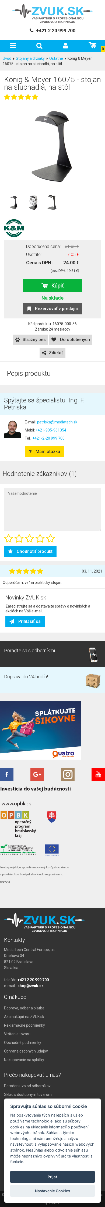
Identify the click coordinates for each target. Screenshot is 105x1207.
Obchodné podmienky (22, 1042)
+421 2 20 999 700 (33, 980)
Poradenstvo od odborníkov (27, 1086)
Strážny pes (34, 339)
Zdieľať (56, 352)
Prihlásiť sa (29, 621)
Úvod (7, 58)
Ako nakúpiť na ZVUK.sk (24, 1017)
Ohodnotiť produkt (34, 551)
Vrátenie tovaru (17, 1034)
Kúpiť (57, 285)
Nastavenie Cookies (52, 1191)
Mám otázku (48, 451)
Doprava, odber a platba (24, 1008)
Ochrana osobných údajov (26, 1051)
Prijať (52, 1177)
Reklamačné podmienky (24, 1025)
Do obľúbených (74, 339)
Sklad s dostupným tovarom (28, 1094)
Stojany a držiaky (30, 58)
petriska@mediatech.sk (57, 422)
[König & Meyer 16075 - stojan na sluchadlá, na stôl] (52, 146)
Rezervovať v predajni (56, 308)
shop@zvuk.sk (31, 986)
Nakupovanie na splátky (24, 1060)
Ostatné (56, 58)
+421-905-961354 (51, 430)
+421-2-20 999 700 (48, 438)
